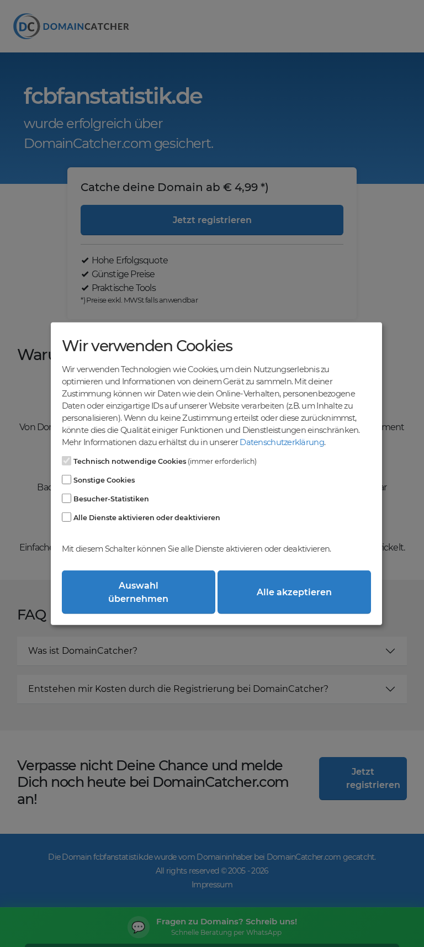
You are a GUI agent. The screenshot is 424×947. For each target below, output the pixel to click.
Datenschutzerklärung (282, 442)
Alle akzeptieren (294, 591)
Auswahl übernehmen (138, 592)
